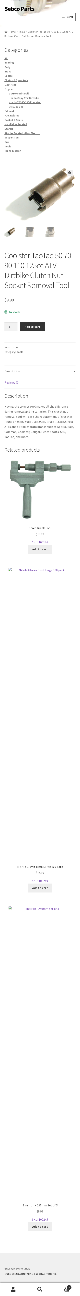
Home (12, 31)
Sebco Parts (19, 9)
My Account (13, 1289)
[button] (70, 173)
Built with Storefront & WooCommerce (30, 1274)
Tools (22, 31)
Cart (61, 1286)
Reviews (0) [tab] (11, 382)
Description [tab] (12, 371)
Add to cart (32, 327)
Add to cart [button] (40, 549)
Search (40, 1289)
